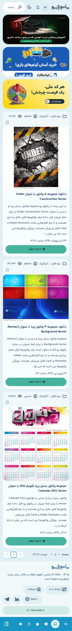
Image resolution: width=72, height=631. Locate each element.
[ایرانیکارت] (36, 62)
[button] (14, 555)
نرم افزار (56, 116)
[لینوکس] (29, 624)
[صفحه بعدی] (7, 555)
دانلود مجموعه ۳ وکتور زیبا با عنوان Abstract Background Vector (36, 329)
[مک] (37, 624)
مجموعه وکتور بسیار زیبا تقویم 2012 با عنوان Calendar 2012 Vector (37, 488)
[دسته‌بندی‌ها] (45, 7)
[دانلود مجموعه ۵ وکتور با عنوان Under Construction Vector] (36, 158)
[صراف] (36, 94)
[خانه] (55, 624)
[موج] (36, 29)
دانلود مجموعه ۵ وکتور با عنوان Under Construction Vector (41, 196)
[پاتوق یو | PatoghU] (60, 7)
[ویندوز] (46, 624)
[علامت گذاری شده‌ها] (7, 624)
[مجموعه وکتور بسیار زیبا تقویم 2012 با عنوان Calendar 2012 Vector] (36, 444)
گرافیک (43, 116)
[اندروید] (20, 624)
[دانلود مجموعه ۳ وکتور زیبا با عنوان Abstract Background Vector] (36, 298)
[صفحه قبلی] (20, 555)
